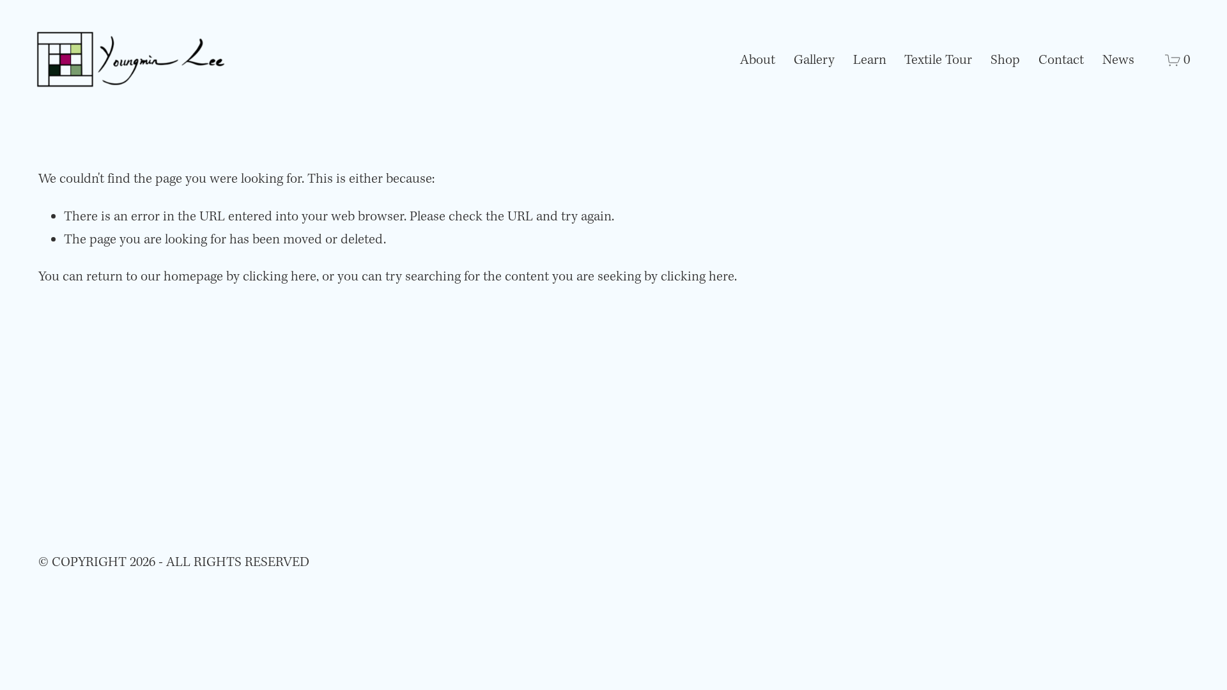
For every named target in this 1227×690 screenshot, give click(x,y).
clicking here (279, 277)
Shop (1005, 60)
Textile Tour (938, 60)
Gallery (814, 60)
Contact (1061, 60)
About (757, 60)
